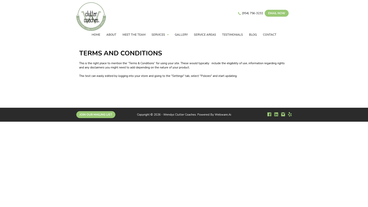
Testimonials (232, 35)
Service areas (205, 35)
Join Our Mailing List (96, 115)
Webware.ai (223, 115)
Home (96, 35)
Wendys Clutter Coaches (179, 115)
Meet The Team (133, 35)
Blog (253, 35)
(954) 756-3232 (252, 13)
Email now (276, 13)
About (111, 35)
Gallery (181, 35)
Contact (269, 35)
